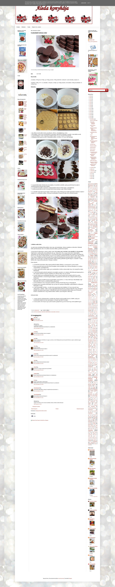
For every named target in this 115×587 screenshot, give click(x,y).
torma (89, 422)
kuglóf (95, 310)
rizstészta (89, 383)
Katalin (35, 353)
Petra (35, 346)
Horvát (94, 269)
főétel (92, 255)
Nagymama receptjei (92, 345)
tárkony (94, 416)
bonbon (89, 204)
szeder (95, 408)
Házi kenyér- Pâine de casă (25, 143)
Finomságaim (92, 449)
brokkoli (94, 208)
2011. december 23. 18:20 (38, 356)
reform (95, 373)
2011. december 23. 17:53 (38, 350)
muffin (89, 344)
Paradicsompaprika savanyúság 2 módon (25, 104)
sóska (96, 396)
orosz (92, 352)
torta (96, 422)
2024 (90, 99)
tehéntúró (90, 417)
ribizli (93, 381)
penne (95, 361)
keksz (89, 288)
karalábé (89, 285)
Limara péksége (93, 528)
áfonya (96, 183)
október (91, 169)
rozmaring (90, 385)
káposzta (89, 281)
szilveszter (57, 311)
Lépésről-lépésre (48, 311)
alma (96, 185)
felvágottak (93, 253)
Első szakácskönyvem (92, 244)
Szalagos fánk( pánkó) (25, 122)
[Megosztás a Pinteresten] (48, 310)
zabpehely (89, 438)
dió (34, 311)
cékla (96, 210)
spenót (89, 399)
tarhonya (89, 416)
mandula (94, 328)
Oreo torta (25, 129)
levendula (89, 318)
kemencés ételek (91, 293)
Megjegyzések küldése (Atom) (41, 410)
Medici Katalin (95, 334)
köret (95, 307)
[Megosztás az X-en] (46, 310)
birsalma (95, 201)
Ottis (35, 360)
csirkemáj (93, 220)
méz (94, 338)
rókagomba (94, 383)
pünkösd (93, 371)
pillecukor (96, 362)
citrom (92, 212)
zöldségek (90, 443)
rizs (90, 382)
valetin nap (94, 432)
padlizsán (90, 354)
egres (92, 239)
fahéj (93, 249)
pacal (89, 353)
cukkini (94, 213)
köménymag (91, 307)
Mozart (90, 343)
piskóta (90, 363)
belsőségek (95, 200)
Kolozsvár (90, 303)
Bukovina (89, 209)
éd (91, 233)
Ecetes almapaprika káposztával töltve (25, 117)
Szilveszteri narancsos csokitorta (92, 123)
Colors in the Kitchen (93, 546)
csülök (96, 223)
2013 (90, 114)
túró (96, 427)
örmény (95, 352)
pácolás (94, 353)
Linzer (91, 134)
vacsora (90, 430)
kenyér (95, 294)
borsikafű (94, 205)
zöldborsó (94, 440)
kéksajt (95, 287)
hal (90, 268)
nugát (89, 348)
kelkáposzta (95, 289)
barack (96, 195)
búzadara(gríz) (90, 210)
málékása (94, 326)
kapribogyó (95, 281)
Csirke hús (95, 219)
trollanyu (35, 373)
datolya (89, 226)
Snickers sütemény (25, 149)
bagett (93, 194)
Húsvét (95, 270)
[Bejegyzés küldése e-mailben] (41, 310)
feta (90, 254)
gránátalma (90, 262)
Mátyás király (93, 333)
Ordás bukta (25, 109)
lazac (93, 313)
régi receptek (53, 311)
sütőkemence (93, 401)
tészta (89, 419)
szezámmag (95, 410)
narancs (89, 346)
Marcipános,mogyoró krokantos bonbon (93, 141)
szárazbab (93, 406)
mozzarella (94, 343)
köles (96, 306)
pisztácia (95, 363)
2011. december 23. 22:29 (38, 384)
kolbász (94, 302)
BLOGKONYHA (92, 537)
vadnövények (95, 431)
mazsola (89, 334)
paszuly (89, 361)
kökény (93, 306)
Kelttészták (90, 292)
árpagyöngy (91, 190)
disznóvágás (90, 230)
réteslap (89, 377)
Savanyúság (90, 392)
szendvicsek (90, 409)
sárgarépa (95, 389)
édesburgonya (94, 236)
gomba (89, 261)
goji (95, 260)
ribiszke (89, 381)
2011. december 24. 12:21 (38, 397)
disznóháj (93, 228)
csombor (91, 223)
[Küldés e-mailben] (43, 310)
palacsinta (95, 354)
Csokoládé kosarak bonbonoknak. (93, 153)
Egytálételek (90, 241)
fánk (96, 249)
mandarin (89, 328)
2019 (90, 105)
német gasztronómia (92, 347)
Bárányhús (93, 196)
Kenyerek (90, 295)
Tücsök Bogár (36, 394)
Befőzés (89, 200)
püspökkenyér (90, 372)
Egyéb (96, 239)
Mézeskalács (92, 150)
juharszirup (89, 275)
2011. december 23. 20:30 (38, 363)
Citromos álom (25, 135)
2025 (90, 97)
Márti (35, 317)
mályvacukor (94, 327)
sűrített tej (90, 400)
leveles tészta (94, 316)
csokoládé (95, 222)
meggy (89, 336)
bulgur (95, 209)
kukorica (89, 311)
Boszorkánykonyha (91, 206)
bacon (89, 194)
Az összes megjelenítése (93, 496)
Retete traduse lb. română (92, 378)
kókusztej (89, 302)
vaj (89, 432)
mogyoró (89, 342)
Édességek (91, 238)
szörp (91, 415)
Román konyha (91, 384)
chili (95, 211)
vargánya (94, 433)
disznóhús (90, 229)
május (91, 176)
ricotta (96, 381)
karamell (95, 285)
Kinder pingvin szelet (92, 126)
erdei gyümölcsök (94, 245)
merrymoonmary (61, 578)
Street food (94, 399)
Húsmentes (90, 270)
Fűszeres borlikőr (93, 145)
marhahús (94, 330)
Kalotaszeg (90, 280)
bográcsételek (90, 203)
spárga (95, 398)
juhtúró (94, 276)
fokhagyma (95, 254)
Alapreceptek (90, 185)
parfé (89, 358)
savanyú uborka (93, 391)
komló (95, 304)
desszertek (95, 226)
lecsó (96, 313)
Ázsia (91, 193)
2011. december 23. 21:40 (38, 376)
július (91, 173)
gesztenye (90, 260)
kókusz (94, 301)
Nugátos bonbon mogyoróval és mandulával (93, 158)
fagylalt (89, 249)
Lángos (90, 313)
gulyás (89, 264)
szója (93, 414)
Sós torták (92, 396)
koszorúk (94, 305)
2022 (90, 102)
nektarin (95, 346)
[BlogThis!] (44, 310)
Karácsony (43, 311)
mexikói (91, 338)
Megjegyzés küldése (36, 406)
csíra (90, 219)
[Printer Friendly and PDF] (33, 417)
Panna (35, 367)
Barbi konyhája (92, 564)
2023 (90, 100)
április (91, 178)
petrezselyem (90, 362)
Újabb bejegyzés (34, 408)
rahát (95, 372)
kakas (94, 277)
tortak (90, 423)
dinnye (94, 227)
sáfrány (89, 387)
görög (95, 261)
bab (94, 193)
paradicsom (90, 356)
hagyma (96, 267)
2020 (90, 103)
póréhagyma (90, 366)
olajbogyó (90, 349)
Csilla (35, 331)
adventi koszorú (90, 183)
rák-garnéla (90, 373)
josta (95, 274)
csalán (96, 214)
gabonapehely (94, 259)
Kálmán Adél (91, 39)
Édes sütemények (38, 311)
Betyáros (91, 201)
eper (89, 245)
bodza (93, 202)
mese (89, 337)
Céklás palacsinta (93, 160)
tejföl (96, 417)
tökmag (89, 424)
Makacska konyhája (93, 488)
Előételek (23, 27)
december (92, 119)
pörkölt (95, 367)
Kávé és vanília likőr (93, 120)
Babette (91, 555)
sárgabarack (90, 389)
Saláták (93, 388)
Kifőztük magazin (91, 296)
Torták (28, 27)
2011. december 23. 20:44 (38, 370)
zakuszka (94, 438)
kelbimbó (94, 288)
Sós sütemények (93, 395)
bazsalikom (90, 199)
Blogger (70, 578)
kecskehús (89, 287)
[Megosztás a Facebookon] (47, 310)
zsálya (95, 443)
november (92, 167)
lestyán (89, 316)
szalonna (95, 405)
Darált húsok (92, 224)
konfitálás (89, 305)
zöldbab (89, 440)
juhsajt (89, 276)
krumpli (89, 310)
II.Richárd (93, 272)
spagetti (89, 398)
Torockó (93, 422)
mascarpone (95, 332)
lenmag (95, 314)
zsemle (89, 444)
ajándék (95, 184)
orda (89, 352)
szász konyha (90, 408)
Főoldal (18, 27)
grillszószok (93, 263)
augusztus (92, 172)
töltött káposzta (91, 425)
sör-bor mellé (94, 397)
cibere (89, 212)
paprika (92, 355)
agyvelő (91, 184)
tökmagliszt (94, 424)
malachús (89, 326)
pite (88, 364)
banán (92, 195)
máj (96, 323)
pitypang (92, 364)
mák (94, 325)
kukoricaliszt (91, 312)
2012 (90, 116)
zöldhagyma (95, 441)
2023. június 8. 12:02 (37, 404)
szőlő (96, 414)
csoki (89, 221)
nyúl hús (94, 348)
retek (95, 375)
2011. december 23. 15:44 (38, 342)
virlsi (95, 434)
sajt (94, 387)
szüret (95, 415)
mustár (94, 344)
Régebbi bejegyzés (80, 408)
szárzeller (94, 407)
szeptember (92, 170)
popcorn (95, 365)
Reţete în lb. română (36, 27)
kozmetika (89, 306)
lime (95, 319)
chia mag (91, 211)
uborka (91, 428)
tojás (93, 419)
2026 (90, 96)
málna (89, 327)
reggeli (89, 374)
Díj (90, 227)
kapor (95, 280)
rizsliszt (95, 382)
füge (89, 258)
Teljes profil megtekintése (92, 41)
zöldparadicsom (93, 442)
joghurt (91, 274)
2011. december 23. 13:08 (38, 334)
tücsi (35, 338)
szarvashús (90, 407)
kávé (95, 286)
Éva (34, 380)
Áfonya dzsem (25, 161)
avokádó (95, 192)
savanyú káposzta (93, 390)
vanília (89, 433)
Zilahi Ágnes (94, 439)
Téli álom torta (92, 144)
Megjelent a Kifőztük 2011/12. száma (93, 163)
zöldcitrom (89, 441)
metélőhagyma (95, 337)
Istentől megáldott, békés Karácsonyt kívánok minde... (93, 129)
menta (95, 336)
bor (95, 204)
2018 (90, 106)
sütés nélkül (95, 400)
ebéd (96, 231)
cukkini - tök (90, 214)
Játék (96, 273)
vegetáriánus (90, 434)
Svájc (95, 404)
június (91, 175)
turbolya (93, 427)
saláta (89, 388)
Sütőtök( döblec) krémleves (93, 165)
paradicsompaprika (91, 357)
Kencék (89, 294)
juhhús (95, 275)
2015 (90, 111)
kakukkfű (89, 279)
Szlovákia (89, 414)
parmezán (94, 358)
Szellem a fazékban (93, 510)
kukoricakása (95, 311)
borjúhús (89, 205)
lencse (91, 314)
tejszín (94, 418)
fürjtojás (92, 258)
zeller (89, 439)
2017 (90, 108)
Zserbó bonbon (93, 147)
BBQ (95, 199)
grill (88, 263)
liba (92, 319)
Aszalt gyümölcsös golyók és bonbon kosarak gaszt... (93, 138)
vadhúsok (89, 431)
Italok (93, 273)
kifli (95, 295)
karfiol (91, 286)
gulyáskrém (94, 264)
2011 (90, 117)
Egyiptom (93, 240)
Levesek (95, 318)
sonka (96, 393)
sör (90, 397)
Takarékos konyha (93, 501)
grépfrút (95, 262)
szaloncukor (90, 405)
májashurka (93, 324)
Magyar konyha (91, 323)
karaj (94, 284)
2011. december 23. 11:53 (38, 328)
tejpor (91, 418)
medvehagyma (92, 335)
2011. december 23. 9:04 (38, 320)
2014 (90, 113)
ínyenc (89, 273)
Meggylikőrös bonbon (92, 155)
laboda (96, 312)
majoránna (90, 325)
